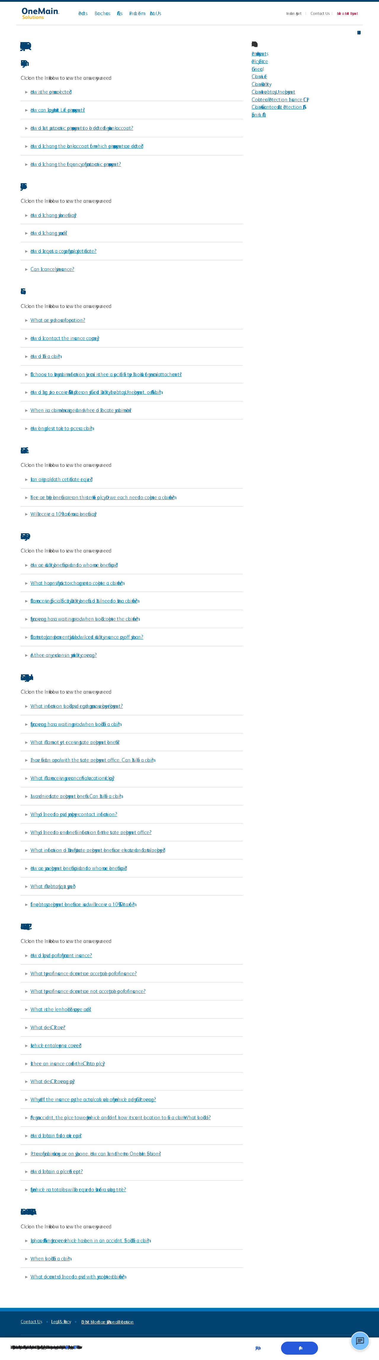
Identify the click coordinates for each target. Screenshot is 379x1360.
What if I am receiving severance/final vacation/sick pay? (72, 778)
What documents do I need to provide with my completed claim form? (77, 1276)
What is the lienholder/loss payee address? (60, 1009)
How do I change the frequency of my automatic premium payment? (75, 164)
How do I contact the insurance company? (64, 338)
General (257, 69)
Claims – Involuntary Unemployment (273, 92)
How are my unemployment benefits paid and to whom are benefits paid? (78, 868)
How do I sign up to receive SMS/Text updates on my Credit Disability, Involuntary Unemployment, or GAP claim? (95, 392)
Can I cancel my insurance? (52, 269)
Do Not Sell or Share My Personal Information (107, 1322)
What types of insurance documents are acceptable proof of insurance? (83, 973)
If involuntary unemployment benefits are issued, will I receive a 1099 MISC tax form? (82, 904)
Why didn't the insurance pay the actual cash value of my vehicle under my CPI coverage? (93, 1099)
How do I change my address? (48, 233)
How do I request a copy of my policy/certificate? (63, 251)
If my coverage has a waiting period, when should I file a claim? (75, 724)
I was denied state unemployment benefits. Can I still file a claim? (75, 796)
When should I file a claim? (50, 1258)
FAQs (119, 13)
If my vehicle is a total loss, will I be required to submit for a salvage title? (78, 1189)
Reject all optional (257, 1347)
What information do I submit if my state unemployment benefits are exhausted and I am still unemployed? (97, 850)
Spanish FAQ (259, 114)
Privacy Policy (66, 1347)
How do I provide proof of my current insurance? (61, 955)
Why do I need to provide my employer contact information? (73, 814)
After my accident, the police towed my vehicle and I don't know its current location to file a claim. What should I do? (120, 1117)
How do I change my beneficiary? (53, 215)
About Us (154, 13)
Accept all (299, 1347)
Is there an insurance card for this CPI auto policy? (67, 1063)
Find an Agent (294, 13)
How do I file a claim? (45, 356)
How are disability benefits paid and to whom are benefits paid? (74, 565)
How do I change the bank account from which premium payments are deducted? (86, 146)
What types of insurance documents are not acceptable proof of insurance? (88, 991)
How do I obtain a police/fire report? (56, 1171)
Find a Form (135, 13)
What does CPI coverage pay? (52, 1081)
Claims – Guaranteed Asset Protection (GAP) (278, 107)
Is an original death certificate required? (61, 479)
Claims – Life (259, 76)
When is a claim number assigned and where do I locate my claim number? (80, 410)
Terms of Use (75, 1347)
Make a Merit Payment (347, 13)
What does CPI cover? (47, 1027)
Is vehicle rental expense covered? (55, 1045)
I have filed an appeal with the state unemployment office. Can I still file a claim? (91, 760)
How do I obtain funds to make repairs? (56, 1135)
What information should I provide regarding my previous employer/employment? (76, 706)
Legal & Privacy (60, 1321)
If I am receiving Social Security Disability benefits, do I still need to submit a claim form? (83, 601)
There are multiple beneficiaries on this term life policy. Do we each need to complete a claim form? (102, 497)
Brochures (101, 13)
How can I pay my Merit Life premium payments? (57, 110)
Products (82, 13)
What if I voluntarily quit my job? (52, 886)
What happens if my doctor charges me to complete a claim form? (76, 583)
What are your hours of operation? (57, 320)
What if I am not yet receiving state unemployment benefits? (75, 742)
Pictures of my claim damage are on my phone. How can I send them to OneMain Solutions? (95, 1153)
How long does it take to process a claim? (61, 428)
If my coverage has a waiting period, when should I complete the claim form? (84, 619)
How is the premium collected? (50, 92)
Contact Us (319, 13)
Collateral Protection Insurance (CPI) (280, 99)
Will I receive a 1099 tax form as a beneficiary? (63, 514)
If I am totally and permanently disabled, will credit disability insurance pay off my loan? (86, 637)
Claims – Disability (260, 84)
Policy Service (260, 61)
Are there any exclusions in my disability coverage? (63, 655)
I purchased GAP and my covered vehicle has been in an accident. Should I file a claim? (89, 1240)
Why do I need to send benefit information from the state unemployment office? (91, 832)
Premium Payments (259, 53)
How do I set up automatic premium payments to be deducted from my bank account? (81, 128)
